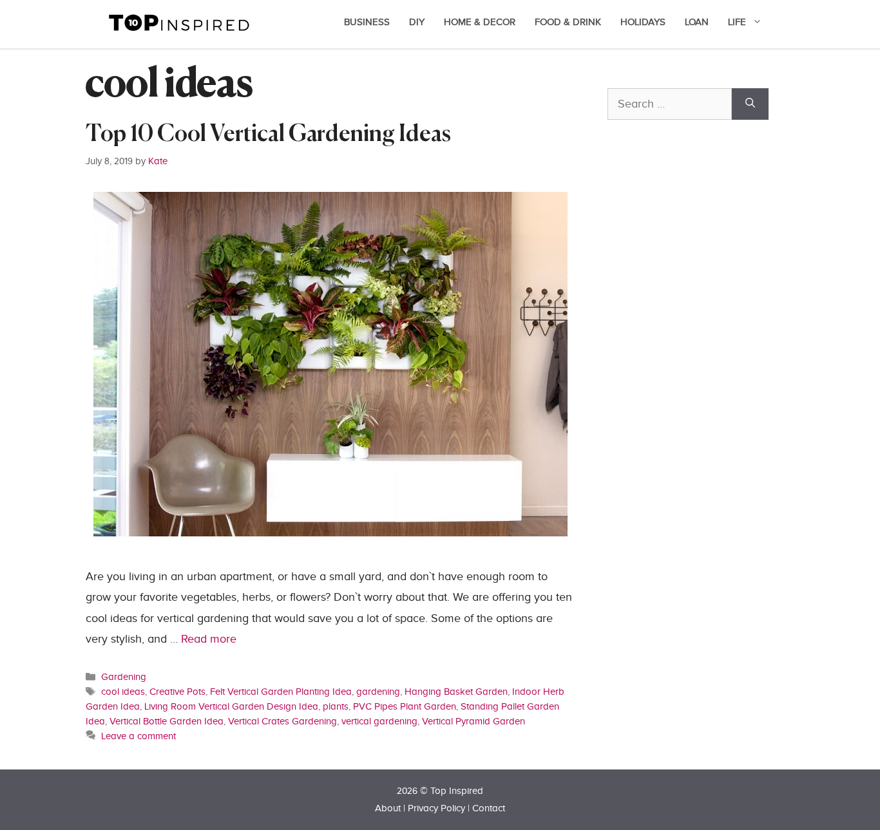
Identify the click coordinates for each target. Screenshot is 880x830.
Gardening (123, 677)
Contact (488, 808)
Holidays (642, 22)
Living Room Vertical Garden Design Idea (231, 706)
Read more (208, 639)
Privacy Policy (436, 808)
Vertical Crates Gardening (282, 721)
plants (336, 706)
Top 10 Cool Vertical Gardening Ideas (268, 135)
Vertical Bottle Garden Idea (167, 721)
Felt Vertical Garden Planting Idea (281, 691)
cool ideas (123, 691)
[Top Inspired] (179, 21)
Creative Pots (177, 691)
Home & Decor (479, 22)
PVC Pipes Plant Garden (404, 706)
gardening (378, 691)
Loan (697, 22)
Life (737, 22)
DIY (417, 22)
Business (367, 22)
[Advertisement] (704, 416)
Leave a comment (138, 736)
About (388, 808)
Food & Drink (568, 22)
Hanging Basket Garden (456, 691)
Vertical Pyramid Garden (473, 721)
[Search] (750, 104)
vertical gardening (379, 721)
